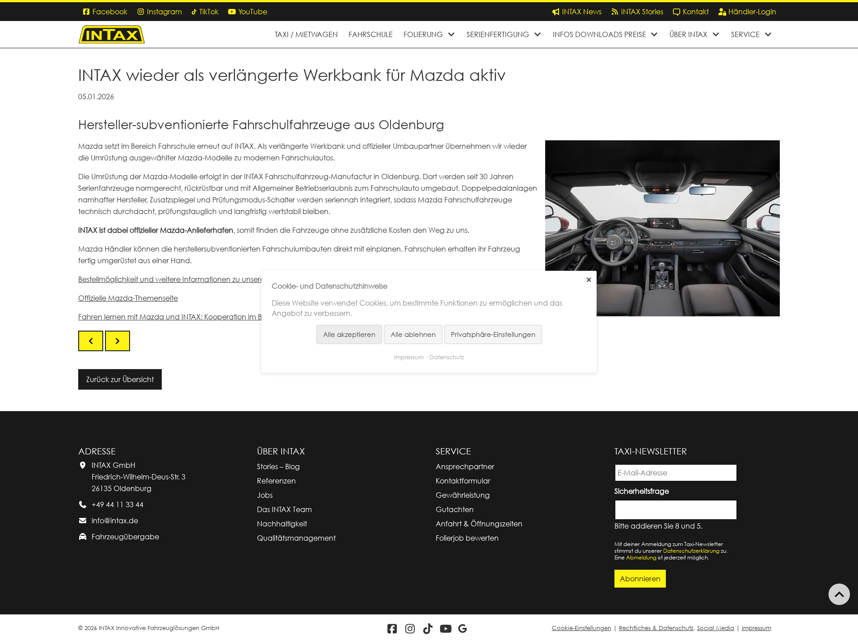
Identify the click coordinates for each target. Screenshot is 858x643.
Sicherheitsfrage (643, 490)
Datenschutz (446, 356)
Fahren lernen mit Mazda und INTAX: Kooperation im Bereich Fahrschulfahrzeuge (215, 316)
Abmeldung (641, 557)
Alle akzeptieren (349, 334)
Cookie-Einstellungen (581, 628)
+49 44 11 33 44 (117, 504)
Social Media (715, 628)
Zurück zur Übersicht (120, 379)
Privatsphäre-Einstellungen (493, 334)
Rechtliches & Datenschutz (656, 628)
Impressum (756, 628)
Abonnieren (640, 578)
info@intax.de (115, 520)
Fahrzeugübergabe (125, 536)
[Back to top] (839, 594)
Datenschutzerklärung (691, 550)
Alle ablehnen (413, 334)
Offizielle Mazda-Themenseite (128, 298)
